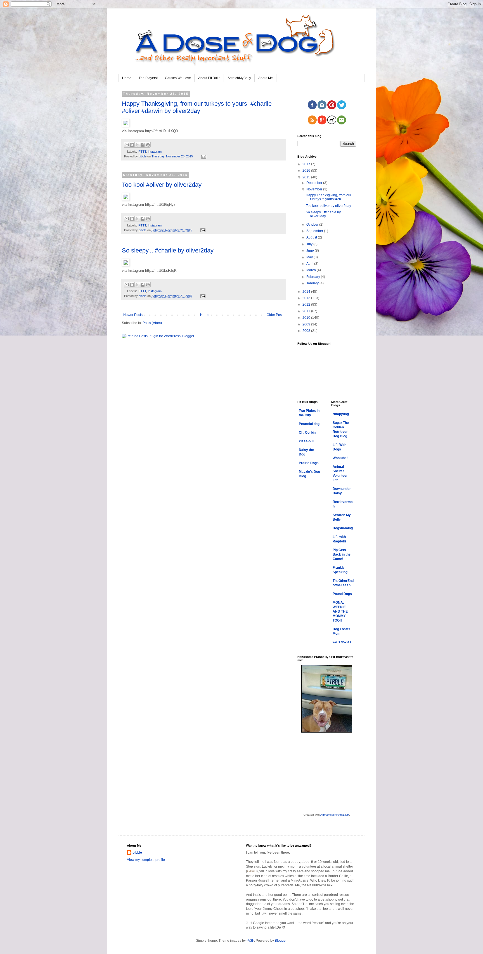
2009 (306, 324)
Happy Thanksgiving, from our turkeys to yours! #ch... (328, 197)
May (310, 257)
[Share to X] (137, 145)
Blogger (281, 941)
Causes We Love (178, 78)
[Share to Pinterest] (148, 145)
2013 (306, 298)
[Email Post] (203, 156)
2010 (306, 318)
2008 (306, 331)
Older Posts (275, 315)
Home (126, 78)
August (312, 237)
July (309, 244)
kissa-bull (306, 441)
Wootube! (340, 458)
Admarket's (327, 814)
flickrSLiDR (342, 814)
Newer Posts (133, 315)
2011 (306, 311)
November (314, 189)
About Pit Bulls (209, 78)
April (310, 264)
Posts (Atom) (152, 323)
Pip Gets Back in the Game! (342, 554)
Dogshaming (343, 528)
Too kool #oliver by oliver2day (162, 184)
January (312, 283)
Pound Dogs (342, 594)
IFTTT (142, 151)
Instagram (155, 151)
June (310, 250)
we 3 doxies (342, 642)
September (315, 231)
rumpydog (341, 414)
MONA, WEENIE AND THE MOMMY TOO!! (340, 611)
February (313, 277)
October (312, 224)
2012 (306, 304)
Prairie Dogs (309, 463)
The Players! (148, 78)
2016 (306, 171)
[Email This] (126, 145)
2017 (306, 164)
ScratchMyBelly (239, 78)
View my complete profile (146, 860)
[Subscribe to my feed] (312, 123)
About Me (265, 78)
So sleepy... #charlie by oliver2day (168, 250)
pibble (137, 852)
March (311, 270)
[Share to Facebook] (142, 145)
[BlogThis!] (132, 145)
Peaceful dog (309, 424)
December (314, 183)
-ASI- (250, 941)
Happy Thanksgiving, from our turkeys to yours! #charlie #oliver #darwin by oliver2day (197, 107)
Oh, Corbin (307, 433)
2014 (306, 292)
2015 (306, 177)
